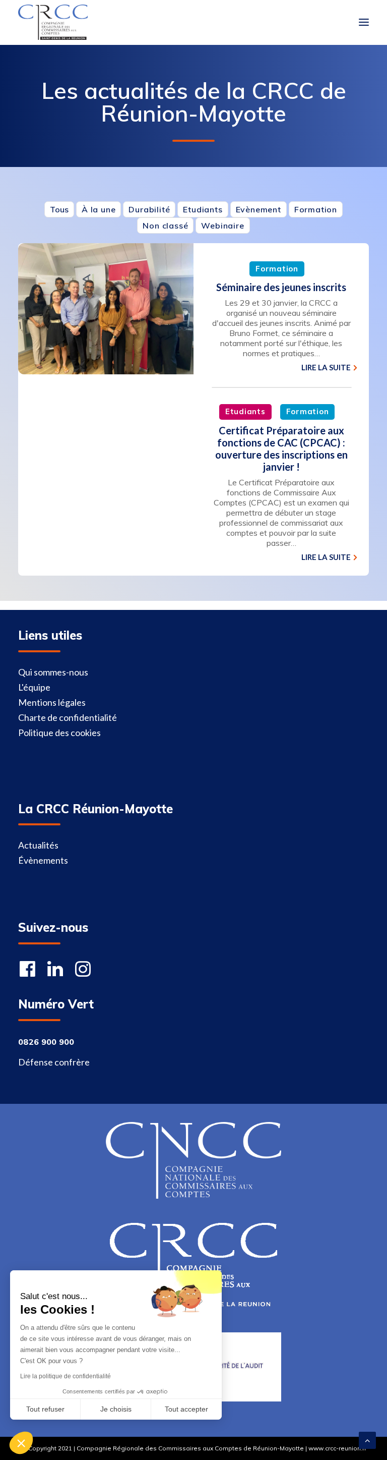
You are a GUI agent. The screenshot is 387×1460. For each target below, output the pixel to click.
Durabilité (149, 209)
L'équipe (34, 687)
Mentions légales (52, 702)
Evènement (258, 209)
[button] (21, 1443)
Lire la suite (326, 367)
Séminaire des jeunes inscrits (281, 287)
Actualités (38, 845)
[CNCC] (193, 1160)
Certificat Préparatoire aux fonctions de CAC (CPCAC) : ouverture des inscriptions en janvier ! (281, 448)
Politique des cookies (59, 732)
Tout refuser (45, 1409)
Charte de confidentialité (67, 717)
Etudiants (202, 209)
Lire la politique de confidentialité (65, 1376)
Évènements (43, 860)
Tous (59, 209)
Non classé (165, 225)
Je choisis (116, 1409)
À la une (98, 209)
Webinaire (222, 225)
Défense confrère (54, 1062)
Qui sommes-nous (53, 672)
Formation (315, 209)
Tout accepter (186, 1409)
